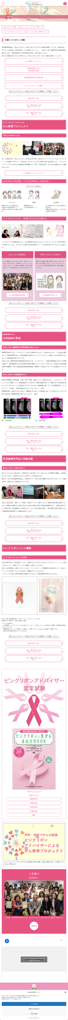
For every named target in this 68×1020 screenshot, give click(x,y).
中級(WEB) (34, 807)
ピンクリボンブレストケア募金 (31, 27)
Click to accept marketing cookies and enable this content (34, 959)
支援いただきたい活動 (9, 27)
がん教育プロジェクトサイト (33, 173)
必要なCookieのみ (34, 1009)
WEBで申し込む (33, 98)
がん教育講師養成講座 (17, 295)
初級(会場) (33, 803)
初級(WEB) (34, 799)
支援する (34, 926)
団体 (33, 815)
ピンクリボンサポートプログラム (12, 31)
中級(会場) (33, 811)
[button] (65, 992)
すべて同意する (34, 1004)
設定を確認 (34, 1013)
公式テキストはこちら (34, 791)
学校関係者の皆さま (50, 295)
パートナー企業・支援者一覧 (37, 31)
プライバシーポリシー (34, 1017)
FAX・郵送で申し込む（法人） (34, 113)
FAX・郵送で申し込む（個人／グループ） (34, 106)
